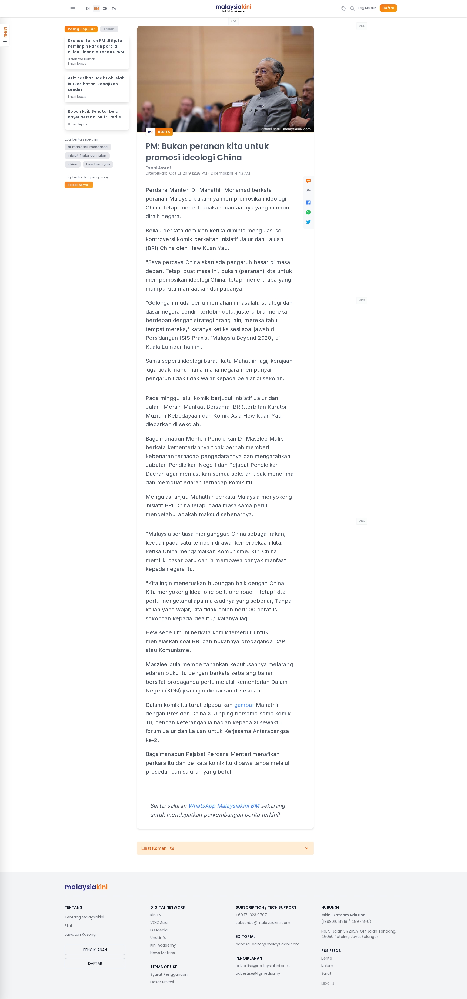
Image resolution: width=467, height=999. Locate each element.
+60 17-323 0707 (251, 915)
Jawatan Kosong (80, 934)
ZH (105, 8)
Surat (326, 973)
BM (96, 8)
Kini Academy (163, 945)
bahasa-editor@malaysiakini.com (267, 944)
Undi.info (158, 937)
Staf (68, 925)
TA (114, 8)
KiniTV (155, 915)
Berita (326, 958)
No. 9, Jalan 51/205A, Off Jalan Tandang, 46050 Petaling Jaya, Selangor (358, 933)
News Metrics (162, 952)
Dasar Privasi (162, 982)
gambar (244, 705)
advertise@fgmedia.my (258, 973)
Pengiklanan (95, 950)
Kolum (327, 965)
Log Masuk (367, 8)
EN (88, 8)
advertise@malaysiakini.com (263, 965)
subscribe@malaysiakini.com (263, 922)
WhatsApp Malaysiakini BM (223, 805)
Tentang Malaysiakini (84, 917)
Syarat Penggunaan (169, 974)
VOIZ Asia (159, 922)
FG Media (159, 930)
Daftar (388, 8)
